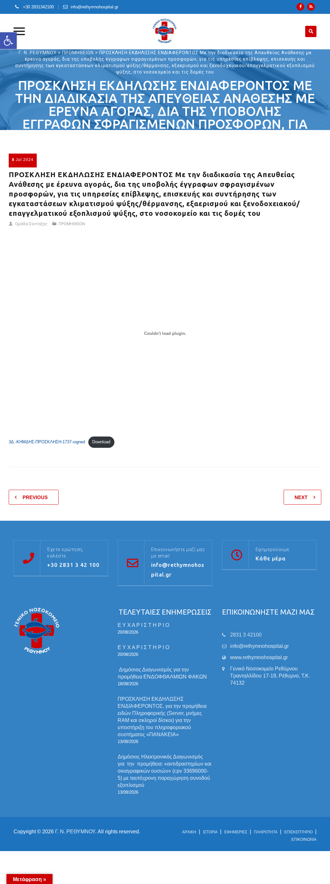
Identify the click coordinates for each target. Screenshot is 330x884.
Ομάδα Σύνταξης (31, 223)
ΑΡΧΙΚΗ (189, 832)
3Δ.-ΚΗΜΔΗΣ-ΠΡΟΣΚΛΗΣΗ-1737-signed (47, 441)
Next (301, 497)
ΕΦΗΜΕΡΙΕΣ (235, 832)
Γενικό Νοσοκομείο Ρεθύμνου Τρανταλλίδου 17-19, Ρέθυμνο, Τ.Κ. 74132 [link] (270, 676)
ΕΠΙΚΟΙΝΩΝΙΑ (303, 839)
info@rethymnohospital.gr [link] (259, 646)
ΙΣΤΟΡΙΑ (210, 832)
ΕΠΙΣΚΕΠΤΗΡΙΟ (298, 832)
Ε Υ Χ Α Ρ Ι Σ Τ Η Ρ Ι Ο (143, 625)
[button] (8, 40)
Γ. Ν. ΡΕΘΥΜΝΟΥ (75, 831)
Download (101, 441)
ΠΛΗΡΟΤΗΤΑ (265, 832)
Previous (35, 497)
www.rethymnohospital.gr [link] (259, 657)
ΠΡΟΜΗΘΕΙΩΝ (72, 223)
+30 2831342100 (38, 7)
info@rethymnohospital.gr (94, 7)
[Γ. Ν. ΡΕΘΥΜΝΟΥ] (165, 31)
